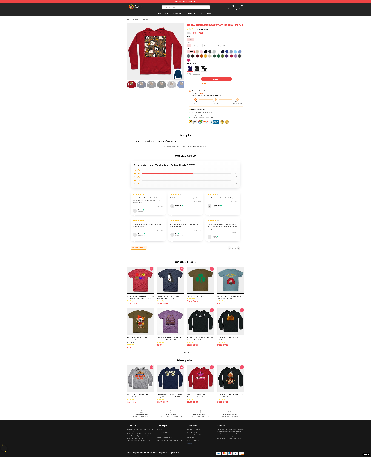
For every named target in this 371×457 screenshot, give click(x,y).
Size (188, 42)
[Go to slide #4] (161, 84)
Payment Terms (192, 432)
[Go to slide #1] (131, 84)
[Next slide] (181, 52)
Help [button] (367, 454)
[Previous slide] (130, 52)
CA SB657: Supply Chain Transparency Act (170, 440)
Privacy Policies (162, 435)
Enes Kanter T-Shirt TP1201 (196, 296)
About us (160, 429)
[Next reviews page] (238, 248)
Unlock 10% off (4, 448)
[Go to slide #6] (181, 84)
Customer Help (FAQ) (193, 440)
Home (129, 20)
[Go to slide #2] (141, 84)
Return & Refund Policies (194, 435)
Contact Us (190, 437)
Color (188, 48)
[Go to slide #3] (151, 84)
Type (188, 36)
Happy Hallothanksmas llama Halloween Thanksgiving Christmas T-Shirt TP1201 (139, 340)
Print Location (191, 63)
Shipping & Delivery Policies (195, 429)
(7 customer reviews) (202, 29)
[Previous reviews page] (229, 248)
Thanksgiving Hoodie (140, 20)
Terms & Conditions (163, 432)
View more (185, 352)
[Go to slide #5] (171, 84)
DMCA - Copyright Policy (164, 437)
